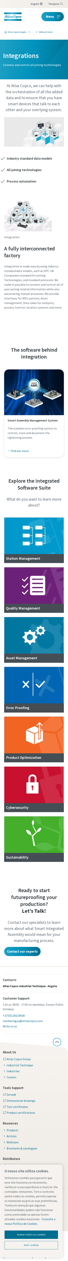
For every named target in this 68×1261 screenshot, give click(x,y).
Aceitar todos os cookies (31, 1234)
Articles (12, 1136)
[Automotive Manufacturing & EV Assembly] (31, 32)
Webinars (13, 1142)
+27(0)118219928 (14, 1015)
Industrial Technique (20, 1065)
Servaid (11, 1094)
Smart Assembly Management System (33, 420)
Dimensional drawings (21, 1101)
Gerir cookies (31, 1245)
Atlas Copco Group (19, 1059)
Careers (11, 1077)
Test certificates (17, 1107)
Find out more (20, 451)
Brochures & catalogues (22, 1148)
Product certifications (21, 1113)
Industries (13, 1071)
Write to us (10, 1026)
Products (12, 1130)
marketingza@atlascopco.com (23, 1021)
